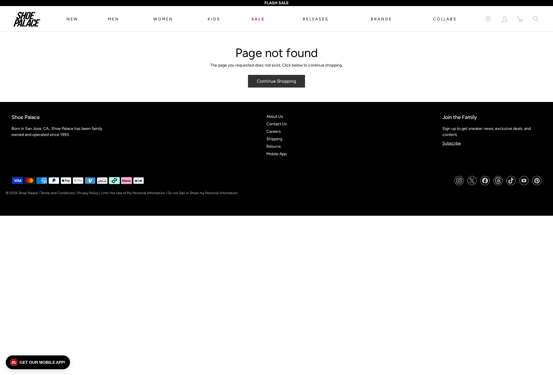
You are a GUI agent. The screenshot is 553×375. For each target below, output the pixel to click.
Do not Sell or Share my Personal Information (203, 193)
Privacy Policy (88, 193)
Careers (273, 131)
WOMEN (163, 19)
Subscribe (451, 143)
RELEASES (315, 19)
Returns (273, 146)
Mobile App (276, 153)
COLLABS (445, 19)
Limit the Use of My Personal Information (133, 193)
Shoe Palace (28, 193)
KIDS (214, 19)
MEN (113, 19)
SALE (258, 19)
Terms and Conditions (57, 193)
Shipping (274, 139)
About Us (274, 116)
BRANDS (381, 19)
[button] (38, 362)
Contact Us (276, 124)
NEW (72, 19)
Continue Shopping (276, 81)
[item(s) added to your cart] (520, 19)
